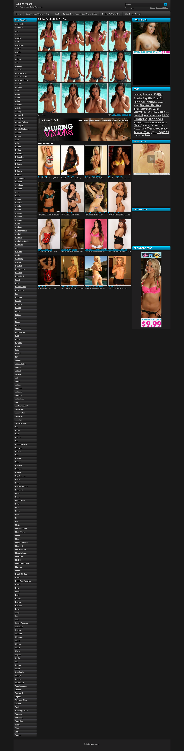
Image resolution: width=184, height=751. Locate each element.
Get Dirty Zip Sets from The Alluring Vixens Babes (76, 14)
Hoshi (17, 346)
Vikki (17, 728)
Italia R (18, 353)
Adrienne (19, 27)
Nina (17, 588)
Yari (16, 732)
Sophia (18, 665)
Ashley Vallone (21, 122)
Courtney (19, 259)
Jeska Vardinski (22, 406)
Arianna (18, 104)
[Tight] (49, 271)
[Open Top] (119, 234)
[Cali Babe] (49, 160)
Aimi (17, 31)
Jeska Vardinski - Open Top (117, 250)
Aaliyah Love (20, 24)
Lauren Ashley (21, 486)
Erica (17, 322)
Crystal (18, 262)
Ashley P (19, 118)
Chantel (18, 203)
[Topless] (119, 271)
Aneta (17, 90)
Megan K (19, 546)
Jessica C (19, 409)
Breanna (18, 154)
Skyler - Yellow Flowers (93, 176)
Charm (18, 210)
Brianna (18, 161)
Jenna (18, 385)
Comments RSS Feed (162, 8)
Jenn (17, 381)
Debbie (18, 301)
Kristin (18, 462)
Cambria (18, 182)
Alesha (18, 38)
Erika (17, 325)
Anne (17, 94)
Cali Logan (20, 178)
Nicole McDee (21, 574)
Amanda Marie (21, 76)
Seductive (156, 122)
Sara (17, 619)
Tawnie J (19, 693)
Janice (18, 367)
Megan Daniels (21, 542)
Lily (16, 518)
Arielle (18, 108)
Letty (17, 504)
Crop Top (153, 112)
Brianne (18, 164)
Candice (18, 189)
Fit (47, 178)
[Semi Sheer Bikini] (96, 197)
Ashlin (18, 133)
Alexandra (19, 45)
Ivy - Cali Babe (43, 176)
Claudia (18, 252)
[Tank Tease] (72, 160)
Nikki (17, 577)
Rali (17, 595)
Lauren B (19, 490)
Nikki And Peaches (23, 581)
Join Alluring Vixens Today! (38, 14)
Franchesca (20, 332)
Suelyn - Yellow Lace (115, 176)
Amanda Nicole (21, 80)
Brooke (18, 175)
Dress (166, 112)
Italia (17, 350)
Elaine (18, 315)
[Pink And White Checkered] (96, 234)
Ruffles (148, 122)
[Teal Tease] (49, 197)
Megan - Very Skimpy (115, 213)
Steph (17, 669)
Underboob (140, 135)
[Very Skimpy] (119, 197)
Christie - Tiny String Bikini (94, 286)
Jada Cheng (20, 364)
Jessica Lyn (20, 413)
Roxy (17, 609)
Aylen (17, 143)
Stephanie (19, 672)
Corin (17, 255)
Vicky (17, 725)
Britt (17, 168)
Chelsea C (19, 217)
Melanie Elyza (21, 553)
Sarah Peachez (21, 623)
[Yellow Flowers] (96, 160)
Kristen (18, 458)
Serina (18, 630)
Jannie (18, 371)
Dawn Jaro (19, 290)
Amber (18, 83)
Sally (17, 612)
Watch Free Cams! (133, 14)
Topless (163, 132)
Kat (16, 441)
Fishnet (136, 116)
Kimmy (18, 451)
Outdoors (125, 115)
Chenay (18, 220)
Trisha (18, 707)
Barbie (18, 147)
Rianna (18, 602)
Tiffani (18, 704)
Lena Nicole (20, 500)
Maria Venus (20, 532)
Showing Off (52, 178)
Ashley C (19, 115)
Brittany (18, 171)
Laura (17, 479)
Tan (58, 178)
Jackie (18, 360)
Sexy (164, 122)
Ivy (16, 357)
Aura (17, 140)
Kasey (18, 437)
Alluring (138, 94)
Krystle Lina (20, 476)
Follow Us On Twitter (111, 14)
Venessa (18, 718)
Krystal (18, 472)
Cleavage (74, 178)
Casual (118, 115)
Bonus (43, 214)
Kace (17, 427)
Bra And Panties (117, 178)
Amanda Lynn (21, 73)
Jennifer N (19, 399)
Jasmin (18, 374)
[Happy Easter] (72, 234)
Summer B (19, 683)
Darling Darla (20, 287)
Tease (164, 128)
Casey (18, 192)
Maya (17, 535)
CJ (16, 248)
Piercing (118, 251)
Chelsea (18, 213)
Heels (124, 178)
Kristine (18, 469)
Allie (17, 62)
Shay (17, 641)
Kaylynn (18, 448)
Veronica (19, 721)
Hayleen (18, 343)
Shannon (19, 637)
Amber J (18, 87)
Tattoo (123, 251)
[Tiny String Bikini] (96, 271)
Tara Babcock (21, 686)
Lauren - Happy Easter (69, 250)
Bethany (18, 150)
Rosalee (18, 605)
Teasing (128, 251)
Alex (17, 41)
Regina (18, 598)
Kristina (18, 465)
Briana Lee (19, 157)
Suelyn (18, 676)
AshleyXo (19, 125)
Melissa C (19, 556)
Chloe (17, 224)
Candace (19, 185)
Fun (113, 214)
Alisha (18, 59)
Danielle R (19, 276)
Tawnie (18, 690)
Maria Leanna (21, 528)
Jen (16, 378)
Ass (89, 288)
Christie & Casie (22, 241)
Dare (17, 283)
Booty (157, 102)
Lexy (17, 507)
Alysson (18, 66)
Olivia (17, 591)
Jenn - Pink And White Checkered (96, 250)
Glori (17, 336)
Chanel (18, 199)
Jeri (16, 402)
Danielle (18, 273)
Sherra (18, 644)
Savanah (19, 626)
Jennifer (18, 395)
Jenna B (18, 388)
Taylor (18, 697)
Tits (103, 251)
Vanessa (18, 714)
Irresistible (98, 251)
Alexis (18, 52)
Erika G (18, 329)
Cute (160, 111)
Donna (18, 308)
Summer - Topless (114, 286)
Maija (17, 525)
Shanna (18, 634)
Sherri (17, 648)
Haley (17, 339)
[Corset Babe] (49, 234)
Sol (16, 662)
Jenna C (18, 392)
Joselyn (18, 420)
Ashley (18, 111)
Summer (18, 679)
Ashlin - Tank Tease (67, 176)
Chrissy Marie (21, 231)
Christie (18, 238)
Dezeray (18, 304)
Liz (16, 521)
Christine (19, 245)
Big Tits (114, 288)
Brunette (67, 178)
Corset (55, 251)
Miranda (18, 567)
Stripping (137, 129)
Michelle (18, 560)
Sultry (103, 178)
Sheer (100, 214)
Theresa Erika (21, 700)
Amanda (18, 69)
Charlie (18, 206)
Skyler (18, 655)
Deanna (18, 297)
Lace (78, 178)
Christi (18, 234)
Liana (17, 511)
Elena (17, 318)
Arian (17, 101)
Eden (17, 311)
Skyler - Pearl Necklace (69, 286)
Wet (130, 115)
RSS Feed (152, 8)
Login (132, 8)
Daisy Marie (20, 269)
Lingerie (98, 178)
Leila (17, 497)
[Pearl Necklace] (72, 271)
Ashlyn (18, 136)
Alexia (18, 48)
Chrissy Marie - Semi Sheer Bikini (96, 213)
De (16, 294)
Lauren (18, 483)
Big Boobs (44, 251)
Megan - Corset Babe (45, 250)
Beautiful (67, 214)
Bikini (113, 115)
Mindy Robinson (22, 563)
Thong (148, 132)
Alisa (17, 55)
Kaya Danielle (21, 444)
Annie (17, 97)
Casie (17, 196)
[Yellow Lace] (119, 160)
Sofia (17, 658)
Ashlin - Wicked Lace (68, 213)
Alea (17, 34)
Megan (18, 539)
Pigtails (143, 122)
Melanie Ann (20, 549)
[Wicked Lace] (72, 197)
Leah (17, 493)
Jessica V (19, 416)
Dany (17, 280)
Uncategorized (21, 711)
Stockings (159, 125)
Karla (17, 430)
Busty (149, 108)
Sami (17, 616)
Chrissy (18, 227)
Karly (17, 434)
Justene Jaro (20, 423)
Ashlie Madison (22, 129)
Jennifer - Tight (43, 286)
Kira (17, 455)
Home (18, 14)
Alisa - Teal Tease (44, 213)
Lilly (17, 514)
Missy (17, 570)
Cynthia (18, 266)
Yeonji (18, 735)
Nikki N (18, 584)
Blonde (43, 178)
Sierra (17, 651)
